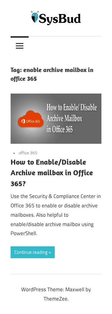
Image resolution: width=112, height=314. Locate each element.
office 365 (28, 152)
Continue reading (31, 252)
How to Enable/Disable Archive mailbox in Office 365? (52, 172)
